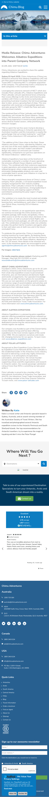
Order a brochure (9, 706)
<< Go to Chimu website (10, 2)
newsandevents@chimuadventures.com (18, 260)
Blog (4, 699)
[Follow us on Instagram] (19, 623)
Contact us (26, 498)
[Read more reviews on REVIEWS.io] (24, 526)
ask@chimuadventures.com (13, 644)
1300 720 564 (9, 598)
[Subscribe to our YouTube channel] (24, 623)
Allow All (12, 793)
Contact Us (7, 720)
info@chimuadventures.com (14, 661)
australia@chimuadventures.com (15, 602)
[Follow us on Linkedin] (14, 623)
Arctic (5, 686)
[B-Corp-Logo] (6, 729)
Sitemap (6, 716)
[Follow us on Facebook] (8, 623)
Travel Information (9, 703)
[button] (2, 549)
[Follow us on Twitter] (3, 623)
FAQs (5, 696)
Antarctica (6, 682)
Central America (8, 692)
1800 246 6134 (9, 639)
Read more (8, 788)
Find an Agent (8, 709)
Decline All (23, 793)
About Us (6, 713)
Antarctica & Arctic (11, 763)
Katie (16, 410)
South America (8, 689)
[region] (24, 548)
